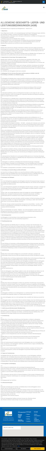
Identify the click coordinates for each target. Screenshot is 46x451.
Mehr (19, 446)
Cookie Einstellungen (9, 448)
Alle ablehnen (23, 448)
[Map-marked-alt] (43, 2)
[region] (23, 443)
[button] (44, 7)
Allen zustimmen (37, 448)
